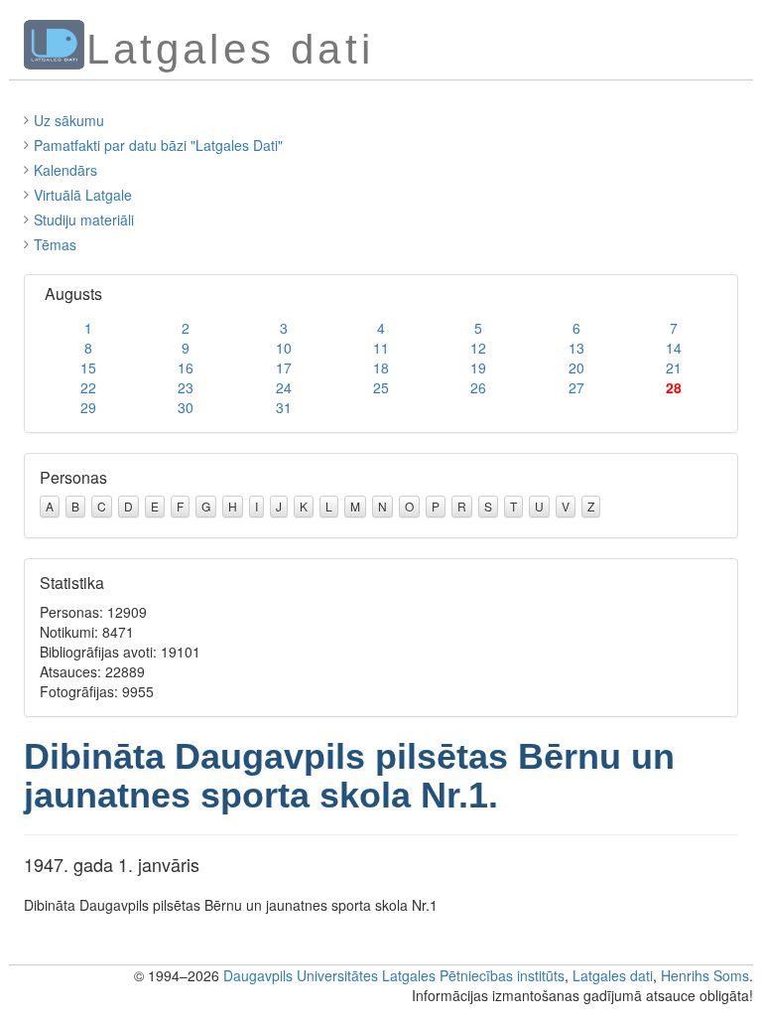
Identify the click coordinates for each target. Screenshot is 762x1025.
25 (381, 387)
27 (576, 387)
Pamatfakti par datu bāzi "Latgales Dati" (158, 145)
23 (185, 387)
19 (478, 367)
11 (381, 348)
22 (88, 387)
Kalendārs (65, 170)
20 (576, 367)
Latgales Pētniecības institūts (473, 975)
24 (284, 387)
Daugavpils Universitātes (300, 975)
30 (185, 407)
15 (88, 367)
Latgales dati (612, 975)
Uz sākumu (69, 120)
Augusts (73, 293)
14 (674, 348)
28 (674, 387)
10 (284, 348)
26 (478, 387)
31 (284, 407)
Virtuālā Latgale (83, 195)
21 (674, 367)
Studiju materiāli (84, 219)
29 (88, 407)
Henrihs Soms (705, 975)
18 (381, 367)
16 (185, 367)
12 (478, 348)
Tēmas (55, 244)
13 (576, 348)
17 (284, 367)
